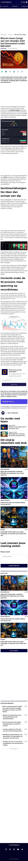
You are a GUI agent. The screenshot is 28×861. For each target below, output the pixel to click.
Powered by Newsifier (14, 858)
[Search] (22, 2)
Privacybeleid (4, 854)
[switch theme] (24, 2)
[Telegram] (14, 71)
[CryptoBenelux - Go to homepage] (14, 845)
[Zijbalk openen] (1, 6)
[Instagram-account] (14, 849)
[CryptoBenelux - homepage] (6, 2)
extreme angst (14, 110)
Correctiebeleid (13, 854)
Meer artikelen (14, 650)
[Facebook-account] (10, 849)
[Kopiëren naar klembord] (18, 71)
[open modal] (26, 2)
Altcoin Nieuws (5, 500)
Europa (3, 529)
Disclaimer (14, 856)
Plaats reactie (14, 565)
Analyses (3, 48)
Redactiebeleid (23, 854)
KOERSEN (15, 6)
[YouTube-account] (18, 849)
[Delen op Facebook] (6, 71)
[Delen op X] (10, 71)
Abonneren (14, 384)
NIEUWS (5, 6)
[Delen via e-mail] (22, 71)
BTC (17, 80)
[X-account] (6, 849)
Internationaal (5, 469)
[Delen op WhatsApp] (2, 71)
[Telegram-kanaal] (22, 849)
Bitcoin (13, 80)
